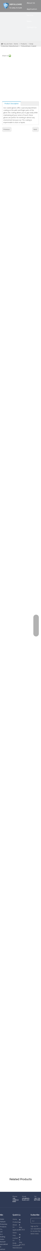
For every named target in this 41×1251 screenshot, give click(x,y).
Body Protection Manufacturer (17, 1245)
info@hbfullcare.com (25, 1199)
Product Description (11, 103)
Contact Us (32, 27)
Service (30, 15)
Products (16, 1222)
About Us (31, 3)
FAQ (14, 1235)
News (29, 21)
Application (32, 9)
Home (15, 1219)
